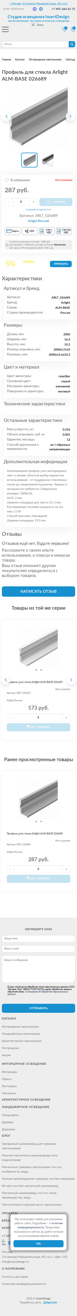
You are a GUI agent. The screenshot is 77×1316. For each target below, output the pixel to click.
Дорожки (8, 1129)
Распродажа (10, 1048)
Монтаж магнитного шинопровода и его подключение (30, 1157)
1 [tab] (36, 670)
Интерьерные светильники (20, 1026)
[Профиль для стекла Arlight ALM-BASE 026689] (38, 116)
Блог (6, 1135)
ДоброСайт (50, 1302)
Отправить (38, 1008)
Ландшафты (10, 1115)
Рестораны (9, 1086)
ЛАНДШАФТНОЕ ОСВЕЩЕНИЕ (25, 1107)
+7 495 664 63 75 (63, 9)
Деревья (7, 1122)
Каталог (9, 1018)
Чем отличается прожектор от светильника (31, 1204)
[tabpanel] (38, 647)
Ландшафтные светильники (21, 1033)
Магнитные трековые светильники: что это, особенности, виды (32, 1169)
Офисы (7, 1079)
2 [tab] (41, 669)
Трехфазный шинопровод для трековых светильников (29, 1146)
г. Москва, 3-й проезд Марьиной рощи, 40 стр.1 (38, 3)
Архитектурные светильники (21, 1040)
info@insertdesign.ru (15, 1261)
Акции (6, 1055)
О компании (13, 1268)
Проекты (10, 1213)
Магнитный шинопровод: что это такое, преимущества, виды (29, 1195)
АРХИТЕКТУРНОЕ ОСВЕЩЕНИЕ (26, 1099)
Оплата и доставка (15, 1276)
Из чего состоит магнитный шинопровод (30, 1185)
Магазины (9, 1093)
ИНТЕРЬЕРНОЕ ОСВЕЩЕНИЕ (24, 1063)
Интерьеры (9, 1071)
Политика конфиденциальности (24, 1283)
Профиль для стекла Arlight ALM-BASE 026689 (35, 834)
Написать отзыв (38, 592)
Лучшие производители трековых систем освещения (38, 1178)
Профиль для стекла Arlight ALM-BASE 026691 (35, 682)
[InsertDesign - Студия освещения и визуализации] (38, 29)
